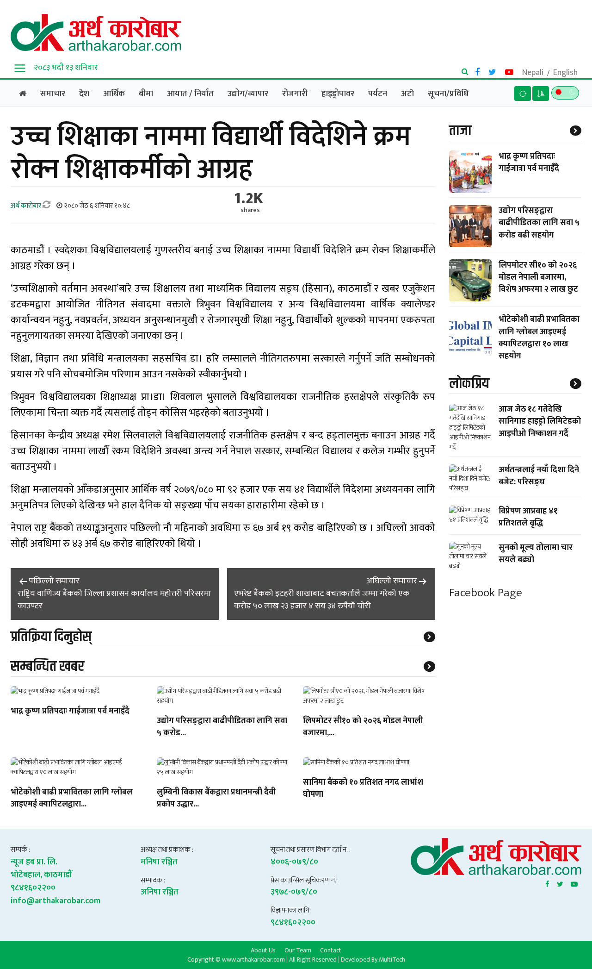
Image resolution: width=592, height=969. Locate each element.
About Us (263, 950)
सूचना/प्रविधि (448, 94)
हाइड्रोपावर (337, 94)
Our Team (297, 950)
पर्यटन (377, 94)
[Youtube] (574, 882)
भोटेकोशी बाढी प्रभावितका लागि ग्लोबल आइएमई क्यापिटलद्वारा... (72, 798)
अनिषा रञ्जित (160, 892)
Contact (330, 950)
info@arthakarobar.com (55, 900)
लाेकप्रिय (469, 383)
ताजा (460, 130)
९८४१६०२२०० (33, 887)
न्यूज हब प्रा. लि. (34, 862)
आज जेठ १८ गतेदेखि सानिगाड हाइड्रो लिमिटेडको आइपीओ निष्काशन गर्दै (540, 422)
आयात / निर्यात (190, 94)
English (565, 73)
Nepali (532, 73)
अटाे (407, 94)
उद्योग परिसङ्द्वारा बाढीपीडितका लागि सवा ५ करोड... (222, 727)
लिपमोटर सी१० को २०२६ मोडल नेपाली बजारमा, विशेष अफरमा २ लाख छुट (538, 277)
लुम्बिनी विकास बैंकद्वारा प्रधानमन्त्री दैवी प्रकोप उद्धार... (216, 798)
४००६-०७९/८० (294, 862)
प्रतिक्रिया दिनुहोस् (51, 636)
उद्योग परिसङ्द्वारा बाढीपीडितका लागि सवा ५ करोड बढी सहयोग (539, 223)
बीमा (146, 94)
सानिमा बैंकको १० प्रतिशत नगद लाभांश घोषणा (363, 788)
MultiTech (392, 959)
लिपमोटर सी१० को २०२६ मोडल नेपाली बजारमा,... (363, 727)
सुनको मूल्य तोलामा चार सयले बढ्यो (536, 554)
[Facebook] (547, 882)
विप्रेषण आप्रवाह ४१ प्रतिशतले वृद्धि (528, 518)
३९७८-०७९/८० (294, 892)
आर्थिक (114, 94)
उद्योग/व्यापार (248, 94)
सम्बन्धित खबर (47, 666)
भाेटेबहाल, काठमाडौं (41, 875)
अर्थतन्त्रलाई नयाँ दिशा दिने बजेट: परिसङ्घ (539, 476)
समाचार (52, 94)
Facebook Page (485, 593)
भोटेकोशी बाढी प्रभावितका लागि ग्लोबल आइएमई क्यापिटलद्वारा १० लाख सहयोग (539, 338)
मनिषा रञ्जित (159, 862)
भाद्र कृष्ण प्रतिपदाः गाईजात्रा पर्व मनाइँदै (70, 711)
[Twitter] (560, 882)
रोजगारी (295, 94)
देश (84, 94)
